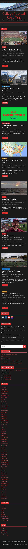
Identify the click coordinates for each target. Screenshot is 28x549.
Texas (18, 55)
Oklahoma (16, 202)
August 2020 (4, 454)
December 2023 (4, 406)
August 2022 (4, 427)
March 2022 (3, 433)
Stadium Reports (6, 86)
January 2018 (4, 498)
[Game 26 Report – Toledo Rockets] (14, 71)
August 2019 (4, 466)
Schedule (4, 158)
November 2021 (4, 439)
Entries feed (3, 530)
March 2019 (3, 473)
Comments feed (4, 532)
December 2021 (4, 437)
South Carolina (14, 55)
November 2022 (4, 422)
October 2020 (4, 452)
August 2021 (4, 445)
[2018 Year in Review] (14, 181)
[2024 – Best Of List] (14, 32)
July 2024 (3, 399)
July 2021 (3, 448)
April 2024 (3, 401)
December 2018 (4, 477)
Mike (14, 51)
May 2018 (3, 492)
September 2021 (4, 443)
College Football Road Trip (14, 15)
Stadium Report (5, 276)
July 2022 (3, 429)
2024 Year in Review (5, 356)
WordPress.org (4, 534)
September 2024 (4, 395)
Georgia (15, 53)
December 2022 (4, 420)
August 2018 (4, 485)
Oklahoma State (21, 202)
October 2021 (4, 441)
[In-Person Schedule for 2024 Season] (14, 143)
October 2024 (4, 393)
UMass (3, 57)
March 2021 (3, 450)
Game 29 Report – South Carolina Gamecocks (11, 363)
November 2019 (4, 462)
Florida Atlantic (9, 297)
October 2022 (4, 424)
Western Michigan (16, 204)
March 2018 (3, 496)
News (2, 510)
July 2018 (3, 487)
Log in (2, 528)
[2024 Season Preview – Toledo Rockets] (14, 108)
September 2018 (4, 483)
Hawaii (7, 202)
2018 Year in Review (9, 199)
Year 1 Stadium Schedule (11, 294)
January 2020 (4, 458)
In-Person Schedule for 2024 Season (12, 161)
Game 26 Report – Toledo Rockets (11, 89)
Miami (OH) (4, 55)
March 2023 (3, 416)
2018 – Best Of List (9, 236)
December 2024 (4, 391)
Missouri (8, 55)
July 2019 (3, 468)
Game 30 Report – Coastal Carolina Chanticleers (15, 2)
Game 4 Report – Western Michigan (11, 272)
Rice (3, 204)
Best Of (4, 47)
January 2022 (4, 435)
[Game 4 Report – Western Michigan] (14, 253)
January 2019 (4, 475)
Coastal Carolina (10, 53)
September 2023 (4, 410)
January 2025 (4, 389)
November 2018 (4, 479)
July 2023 (3, 414)
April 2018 (3, 494)
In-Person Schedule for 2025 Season (9, 354)
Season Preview (6, 123)
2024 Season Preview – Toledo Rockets (13, 126)
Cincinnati (4, 53)
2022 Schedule (7, 373)
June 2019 (3, 471)
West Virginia (10, 204)
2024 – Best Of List (11, 49)
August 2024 (4, 397)
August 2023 (4, 412)
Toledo (21, 55)
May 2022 (3, 431)
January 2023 (4, 418)
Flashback (3, 508)
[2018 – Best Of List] (14, 218)
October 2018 (4, 481)
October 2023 (4, 408)
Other (2, 512)
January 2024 (4, 404)
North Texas (22, 297)
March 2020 (3, 456)
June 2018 (3, 489)
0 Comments (19, 51)
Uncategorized (4, 520)
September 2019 (4, 464)
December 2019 (4, 460)
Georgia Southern (20, 53)
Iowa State (11, 202)
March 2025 (3, 387)
